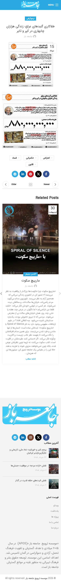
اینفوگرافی (30, 18)
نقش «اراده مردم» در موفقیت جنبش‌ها (28, 465)
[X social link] (38, 174)
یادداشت (55, 511)
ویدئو (56, 505)
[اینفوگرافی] (30, 501)
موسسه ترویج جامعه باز (36, 578)
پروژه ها (55, 517)
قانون (30, 164)
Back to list (31, 184)
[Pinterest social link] (30, 174)
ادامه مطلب (31, 359)
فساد (14, 158)
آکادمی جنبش (30, 274)
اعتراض (46, 158)
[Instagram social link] (30, 437)
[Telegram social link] (15, 174)
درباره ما (55, 528)
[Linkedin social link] (23, 174)
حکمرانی (30, 158)
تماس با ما (54, 522)
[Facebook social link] (46, 174)
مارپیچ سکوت (30, 280)
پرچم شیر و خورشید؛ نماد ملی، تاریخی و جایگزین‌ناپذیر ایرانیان (28, 451)
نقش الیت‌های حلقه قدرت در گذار (30, 480)
